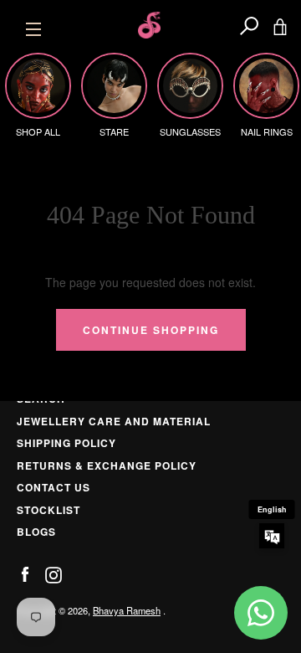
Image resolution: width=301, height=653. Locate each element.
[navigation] (33, 25)
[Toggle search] (249, 25)
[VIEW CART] (280, 25)
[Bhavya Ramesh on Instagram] (53, 573)
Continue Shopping (151, 329)
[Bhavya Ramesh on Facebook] (25, 573)
